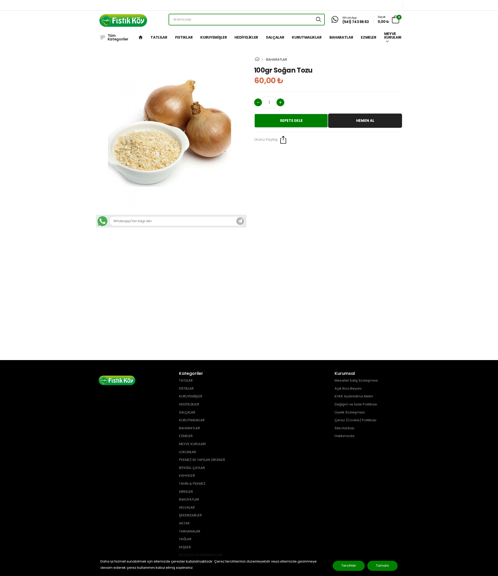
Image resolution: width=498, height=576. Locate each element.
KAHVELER (187, 475)
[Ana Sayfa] (140, 37)
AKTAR (184, 523)
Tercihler (348, 565)
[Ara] (318, 19)
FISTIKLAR (184, 37)
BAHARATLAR (341, 37)
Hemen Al (365, 120)
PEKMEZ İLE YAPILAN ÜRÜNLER (202, 459)
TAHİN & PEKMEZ (192, 483)
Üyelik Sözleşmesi (350, 412)
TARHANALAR (189, 531)
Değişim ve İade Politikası (356, 404)
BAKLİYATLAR (189, 499)
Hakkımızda (344, 435)
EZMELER (368, 37)
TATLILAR (158, 37)
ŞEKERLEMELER (190, 515)
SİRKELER (186, 491)
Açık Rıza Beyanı (348, 388)
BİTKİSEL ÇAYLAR (192, 467)
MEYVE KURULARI (392, 35)
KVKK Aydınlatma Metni (354, 396)
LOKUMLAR (187, 451)
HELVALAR (187, 507)
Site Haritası (344, 428)
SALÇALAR (275, 37)
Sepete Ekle (291, 120)
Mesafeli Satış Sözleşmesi (356, 380)
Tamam (382, 565)
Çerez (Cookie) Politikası (355, 420)
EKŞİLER (185, 547)
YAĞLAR (185, 539)
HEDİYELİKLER (246, 37)
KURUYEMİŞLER (213, 37)
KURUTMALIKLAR (306, 37)
